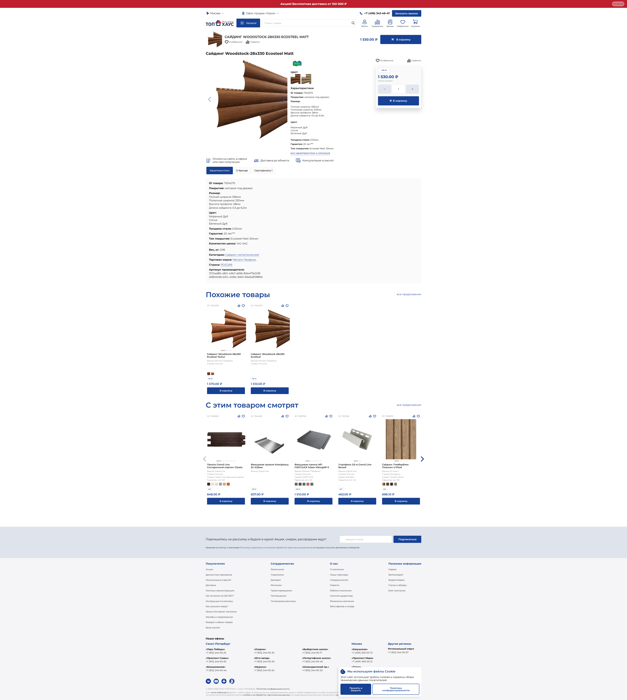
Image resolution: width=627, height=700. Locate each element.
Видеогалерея (396, 580)
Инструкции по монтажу (219, 601)
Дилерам (276, 580)
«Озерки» (260, 649)
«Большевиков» (215, 666)
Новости (334, 585)
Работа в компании (341, 590)
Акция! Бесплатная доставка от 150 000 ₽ (313, 4)
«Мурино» (260, 666)
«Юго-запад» (262, 658)
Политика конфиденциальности (272, 689)
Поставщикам (278, 595)
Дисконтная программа (219, 574)
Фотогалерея (395, 574)
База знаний (213, 627)
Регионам (276, 585)
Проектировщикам (281, 590)
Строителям (277, 574)
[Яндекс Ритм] (231, 681)
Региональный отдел (401, 648)
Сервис (392, 569)
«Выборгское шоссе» (315, 649)
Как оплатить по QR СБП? (220, 595)
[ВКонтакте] (208, 681)
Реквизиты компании (342, 601)
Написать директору (341, 595)
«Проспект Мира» (362, 658)
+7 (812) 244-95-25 (216, 652)
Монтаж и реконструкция (220, 590)
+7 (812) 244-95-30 (264, 661)
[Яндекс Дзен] (224, 681)
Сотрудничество (339, 580)
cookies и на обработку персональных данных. (266, 695)
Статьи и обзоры (397, 585)
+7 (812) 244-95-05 (216, 661)
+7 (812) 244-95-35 (264, 652)
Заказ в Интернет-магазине (221, 611)
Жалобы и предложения (219, 617)
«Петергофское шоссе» (316, 658)
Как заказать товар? (217, 606)
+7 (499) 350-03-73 (362, 652)
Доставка (211, 585)
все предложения (409, 294)
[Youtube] (216, 681)
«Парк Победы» (215, 649)
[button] (223, 350)
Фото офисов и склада (342, 606)
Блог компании (396, 590)
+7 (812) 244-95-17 (312, 652)
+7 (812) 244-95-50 (312, 670)
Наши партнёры (339, 574)
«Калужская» (360, 649)
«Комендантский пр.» (315, 666)
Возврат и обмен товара (219, 622)
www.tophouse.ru (220, 692)
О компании (337, 569)
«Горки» (356, 666)
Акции (209, 569)
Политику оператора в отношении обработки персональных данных (275, 547)
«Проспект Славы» (217, 658)
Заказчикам (277, 569)
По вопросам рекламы (283, 601)
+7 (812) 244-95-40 (312, 661)
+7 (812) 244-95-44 (216, 670)
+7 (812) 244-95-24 (264, 670)
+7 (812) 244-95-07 (398, 652)
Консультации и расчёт (218, 580)
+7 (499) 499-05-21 (362, 661)
